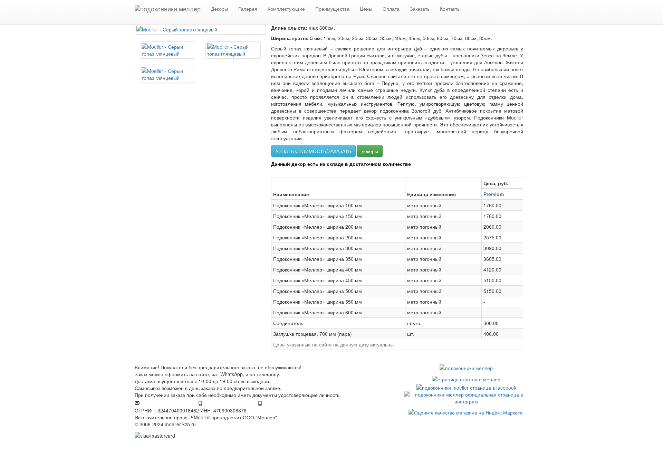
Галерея (247, 8)
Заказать (420, 8)
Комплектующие (286, 8)
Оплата (391, 8)
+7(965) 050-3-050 (513, 15)
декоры (370, 150)
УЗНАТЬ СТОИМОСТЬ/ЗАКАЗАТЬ (313, 150)
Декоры (219, 8)
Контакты (450, 8)
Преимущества (332, 8)
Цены (366, 8)
